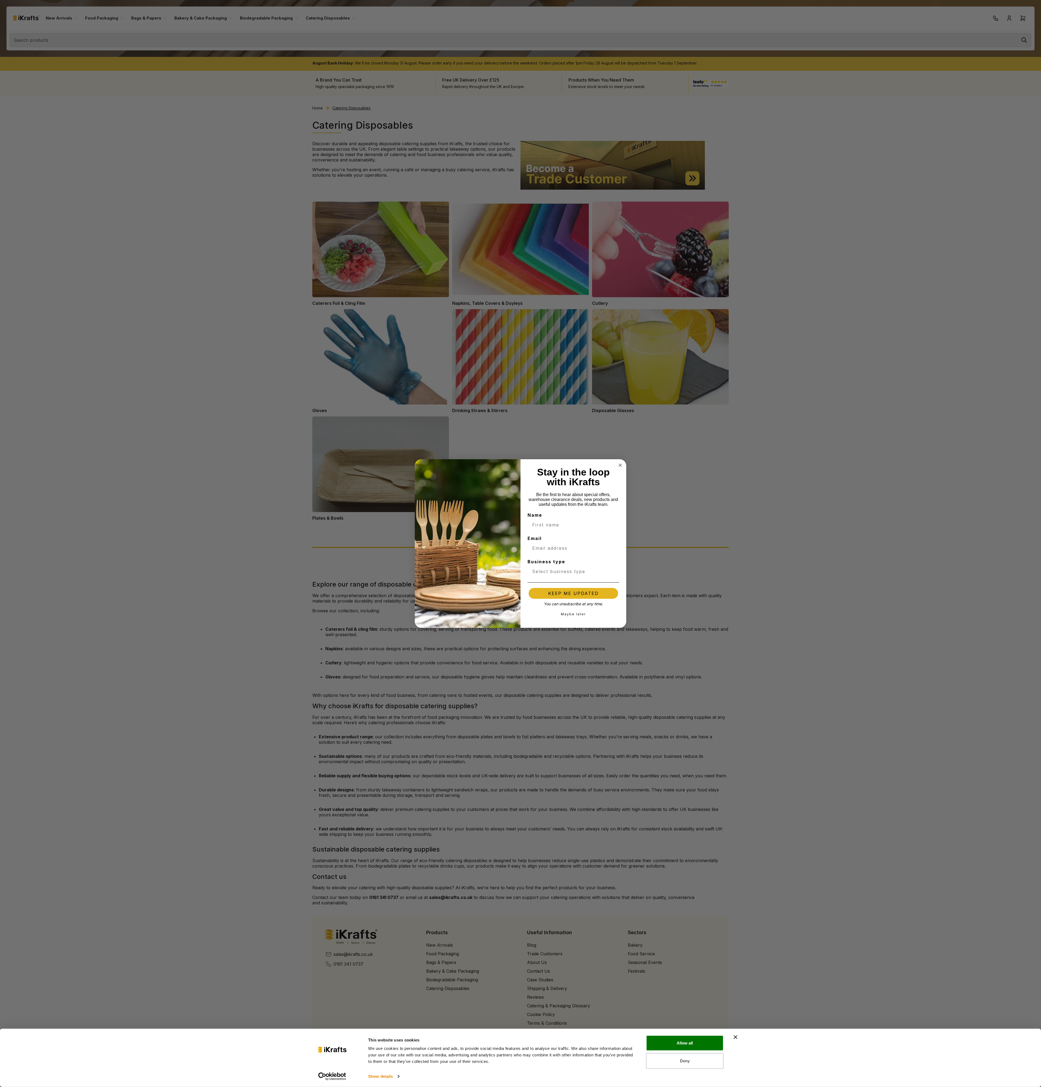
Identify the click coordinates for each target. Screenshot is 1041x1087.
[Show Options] (614, 571)
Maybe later (573, 614)
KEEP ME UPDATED (573, 593)
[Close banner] (735, 1037)
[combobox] (571, 571)
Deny (685, 1060)
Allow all (685, 1043)
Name (535, 515)
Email (535, 538)
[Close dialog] (620, 465)
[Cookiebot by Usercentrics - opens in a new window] (332, 1076)
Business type (546, 561)
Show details (380, 1076)
